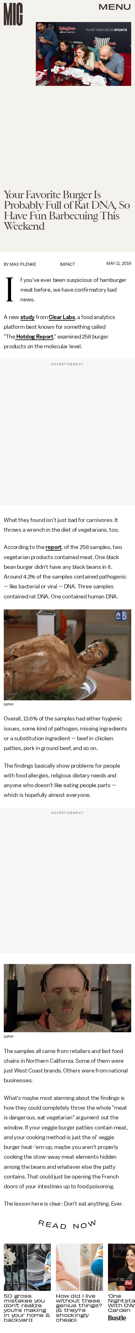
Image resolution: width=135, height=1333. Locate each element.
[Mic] (13, 14)
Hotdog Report (34, 336)
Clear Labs (62, 317)
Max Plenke (23, 264)
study (27, 317)
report (54, 547)
